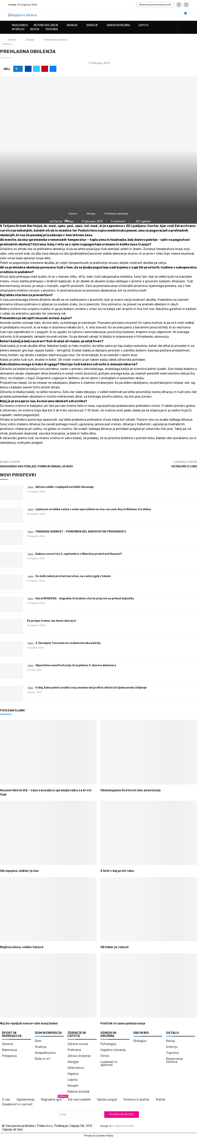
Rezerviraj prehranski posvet (155, 4)
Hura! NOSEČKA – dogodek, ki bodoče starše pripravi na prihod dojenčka (84, 598)
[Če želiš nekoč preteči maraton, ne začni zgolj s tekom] (11, 582)
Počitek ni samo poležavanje (122, 1023)
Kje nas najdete (79, 1099)
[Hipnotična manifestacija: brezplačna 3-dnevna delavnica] (11, 671)
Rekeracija (9, 1050)
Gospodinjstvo (45, 1052)
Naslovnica (20, 25)
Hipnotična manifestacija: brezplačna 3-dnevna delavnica (75, 665)
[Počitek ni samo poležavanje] (148, 985)
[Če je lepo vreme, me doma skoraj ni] (11, 626)
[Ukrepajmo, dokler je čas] (48, 833)
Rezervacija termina (174, 1060)
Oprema (7, 1044)
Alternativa (76, 1067)
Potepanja (9, 1055)
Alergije (73, 1061)
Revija (34, 29)
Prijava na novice (121, 1114)
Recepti (73, 1085)
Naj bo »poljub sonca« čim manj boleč (29, 1023)
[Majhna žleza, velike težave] (48, 909)
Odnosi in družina (118, 25)
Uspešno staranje (113, 1050)
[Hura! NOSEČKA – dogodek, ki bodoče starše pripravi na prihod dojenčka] (11, 604)
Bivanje (72, 25)
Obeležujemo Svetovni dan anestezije (130, 790)
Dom (38, 1040)
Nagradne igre (51, 1099)
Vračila (160, 1099)
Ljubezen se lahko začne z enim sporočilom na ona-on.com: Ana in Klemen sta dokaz (93, 509)
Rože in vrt (42, 1058)
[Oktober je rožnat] (148, 909)
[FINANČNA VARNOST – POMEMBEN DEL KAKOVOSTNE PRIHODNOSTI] (11, 537)
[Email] (186, 4)
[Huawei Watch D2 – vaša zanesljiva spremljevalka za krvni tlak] (48, 752)
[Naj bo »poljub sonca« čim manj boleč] (48, 985)
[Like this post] (19, 69)
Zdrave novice (78, 1044)
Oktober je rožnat (114, 947)
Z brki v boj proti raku (117, 871)
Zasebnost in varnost (17, 1104)
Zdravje (92, 25)
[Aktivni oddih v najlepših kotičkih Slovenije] (11, 493)
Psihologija (108, 1044)
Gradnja (40, 1046)
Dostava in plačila (136, 1099)
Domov (12, 39)
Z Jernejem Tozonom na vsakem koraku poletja (68, 643)
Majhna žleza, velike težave (21, 947)
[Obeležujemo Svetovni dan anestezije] (148, 752)
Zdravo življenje (79, 1055)
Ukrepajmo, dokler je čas (19, 871)
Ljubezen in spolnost (108, 1063)
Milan (71, 221)
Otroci (104, 1055)
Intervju (18, 29)
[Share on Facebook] (28, 69)
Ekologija (139, 1040)
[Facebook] (179, 4)
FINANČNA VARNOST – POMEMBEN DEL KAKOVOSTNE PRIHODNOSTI (80, 531)
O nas (6, 1099)
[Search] (187, 27)
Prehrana (74, 1050)
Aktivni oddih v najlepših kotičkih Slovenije (64, 487)
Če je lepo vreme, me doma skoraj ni (51, 620)
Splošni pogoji (107, 1099)
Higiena (73, 1073)
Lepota (143, 25)
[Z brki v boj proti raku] (148, 833)
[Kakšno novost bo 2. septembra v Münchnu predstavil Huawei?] (11, 559)
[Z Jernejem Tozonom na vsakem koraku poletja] (11, 649)
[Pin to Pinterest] (44, 69)
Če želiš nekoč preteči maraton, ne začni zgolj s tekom (73, 576)
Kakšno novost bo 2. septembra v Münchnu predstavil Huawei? (78, 554)
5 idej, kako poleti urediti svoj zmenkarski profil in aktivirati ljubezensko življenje (91, 687)
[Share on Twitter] (36, 69)
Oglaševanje (25, 1099)
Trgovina (51, 29)
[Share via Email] (53, 69)
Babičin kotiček (78, 1091)
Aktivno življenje (45, 25)
